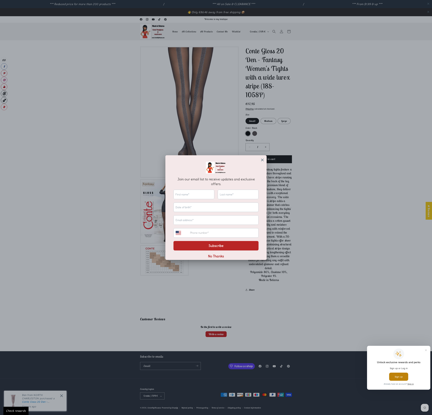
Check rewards (16, 411)
